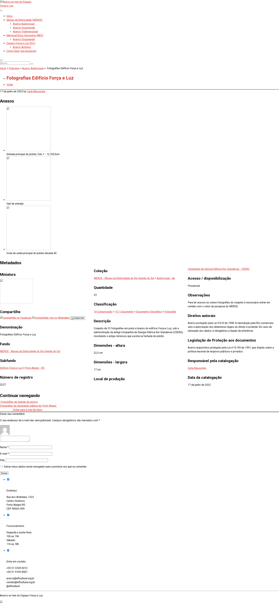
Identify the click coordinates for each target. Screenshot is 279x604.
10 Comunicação (103, 311)
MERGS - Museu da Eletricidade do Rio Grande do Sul (30, 351)
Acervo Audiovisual (24, 23)
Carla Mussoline (36, 91)
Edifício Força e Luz (11, 368)
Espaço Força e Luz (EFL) (20, 43)
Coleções (14, 68)
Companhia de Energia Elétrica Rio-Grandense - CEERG (218, 269)
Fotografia (170, 311)
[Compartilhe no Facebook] (16, 317)
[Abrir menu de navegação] (1, 10)
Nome (4, 447)
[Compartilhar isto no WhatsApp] (51, 317)
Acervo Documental (24, 27)
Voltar (9, 84)
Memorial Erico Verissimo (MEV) (24, 35)
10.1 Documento (124, 311)
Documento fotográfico (149, 311)
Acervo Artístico (22, 47)
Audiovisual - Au (166, 278)
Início (9, 16)
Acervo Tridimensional (25, 31)
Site (2, 460)
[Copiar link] (77, 318)
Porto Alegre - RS (34, 368)
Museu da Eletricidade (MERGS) (24, 20)
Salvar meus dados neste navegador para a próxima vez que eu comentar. (45, 466)
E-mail (4, 453)
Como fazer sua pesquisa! (21, 51)
